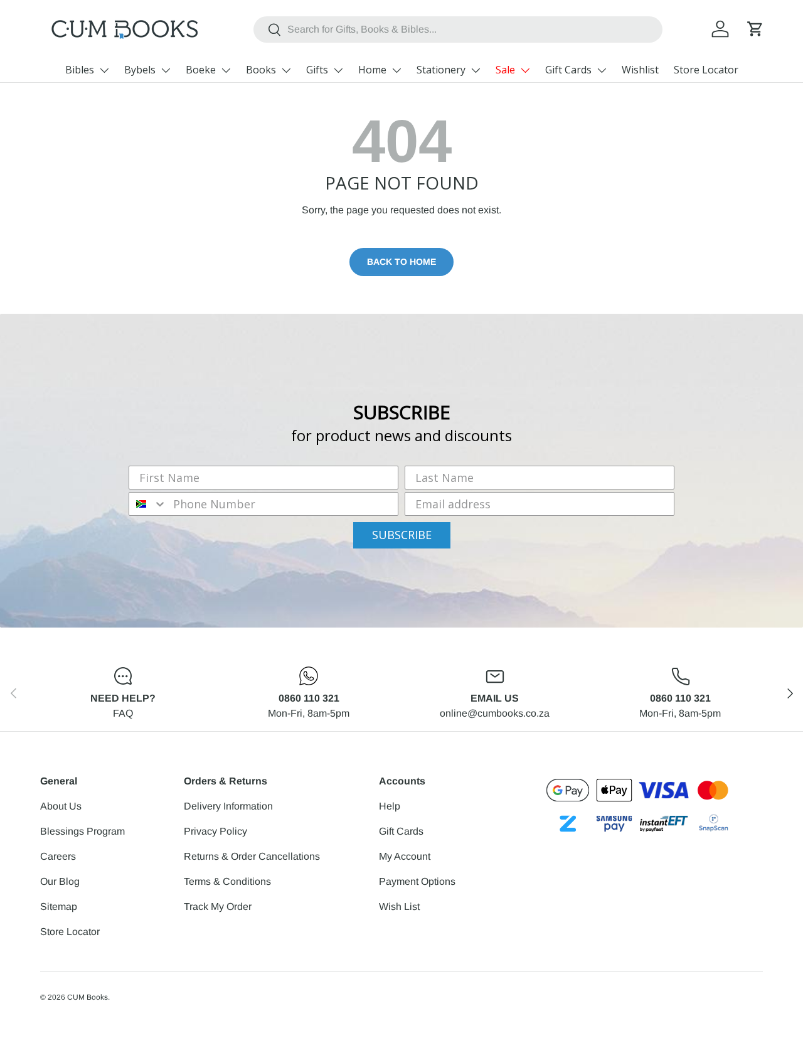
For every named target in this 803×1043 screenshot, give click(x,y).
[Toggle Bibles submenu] (104, 70)
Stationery (441, 70)
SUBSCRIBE (402, 534)
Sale (505, 70)
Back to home (401, 262)
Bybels (140, 70)
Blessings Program (82, 831)
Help (389, 806)
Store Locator (706, 70)
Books (261, 70)
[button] (755, 29)
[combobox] (458, 29)
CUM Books (87, 997)
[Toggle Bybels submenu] (165, 70)
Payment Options (417, 881)
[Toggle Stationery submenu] (475, 70)
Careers (58, 856)
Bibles (79, 70)
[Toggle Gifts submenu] (338, 70)
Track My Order (218, 906)
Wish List (399, 906)
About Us (61, 806)
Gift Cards (568, 70)
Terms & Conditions (227, 881)
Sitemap (58, 906)
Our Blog (60, 881)
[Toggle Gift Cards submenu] (601, 70)
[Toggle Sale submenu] (525, 70)
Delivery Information (228, 806)
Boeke (201, 70)
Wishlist (640, 70)
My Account (404, 856)
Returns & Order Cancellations (252, 856)
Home (372, 70)
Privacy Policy (215, 831)
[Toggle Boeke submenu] (225, 70)
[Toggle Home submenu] (396, 70)
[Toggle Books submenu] (286, 70)
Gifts (317, 70)
